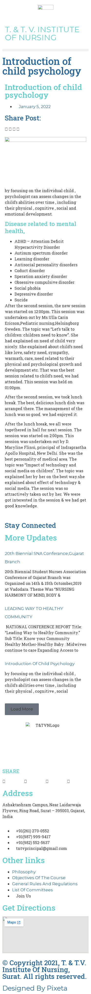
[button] (45, 50)
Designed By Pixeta (34, 988)
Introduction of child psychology (39, 663)
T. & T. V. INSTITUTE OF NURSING (42, 33)
